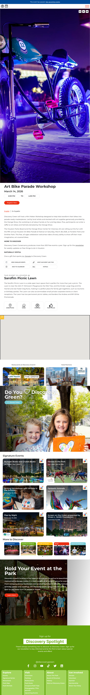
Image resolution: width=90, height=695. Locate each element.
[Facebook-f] (28, 665)
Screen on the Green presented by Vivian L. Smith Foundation (64, 516)
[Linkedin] (61, 665)
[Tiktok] (48, 665)
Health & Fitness (43, 544)
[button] (80, 11)
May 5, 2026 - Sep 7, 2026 (12, 464)
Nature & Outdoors (77, 544)
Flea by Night (10, 515)
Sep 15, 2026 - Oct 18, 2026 (56, 491)
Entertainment (10, 544)
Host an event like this (45, 262)
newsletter (79, 245)
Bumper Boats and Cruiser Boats (20, 462)
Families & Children (28, 544)
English (6, 211)
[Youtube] (41, 665)
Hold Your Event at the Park (33, 571)
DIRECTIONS (10, 308)
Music (57, 544)
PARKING (37, 308)
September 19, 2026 (10, 518)
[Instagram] (35, 665)
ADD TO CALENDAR (18, 267)
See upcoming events (53, 2)
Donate (28, 256)
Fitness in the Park (56, 462)
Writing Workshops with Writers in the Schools (20, 489)
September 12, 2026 (10, 493)
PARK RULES (51, 308)
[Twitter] (55, 665)
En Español (16, 211)
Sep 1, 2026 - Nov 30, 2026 (56, 464)
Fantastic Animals (56, 488)
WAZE (24, 308)
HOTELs (45, 267)
